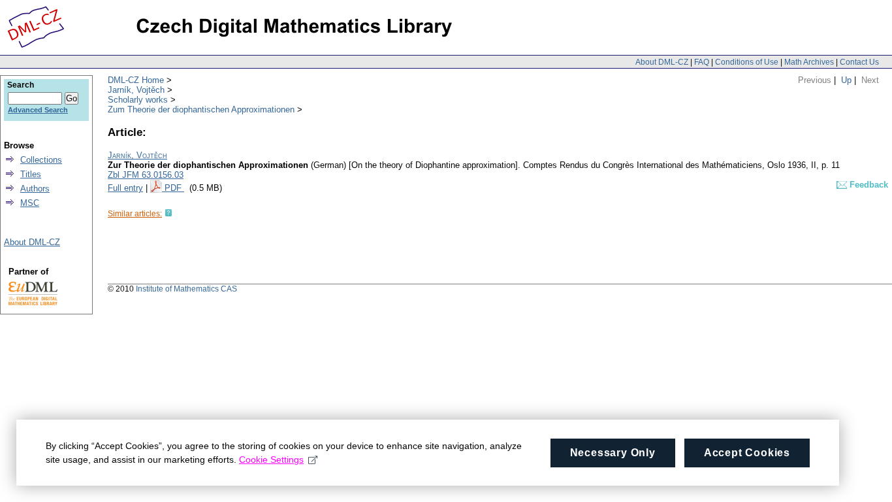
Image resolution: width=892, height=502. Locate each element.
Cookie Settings (271, 459)
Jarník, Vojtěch (136, 90)
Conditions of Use (746, 62)
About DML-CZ (661, 62)
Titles (30, 174)
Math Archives (809, 62)
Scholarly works (138, 100)
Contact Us (859, 62)
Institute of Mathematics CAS (186, 288)
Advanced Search (38, 110)
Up (846, 80)
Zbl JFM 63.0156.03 (145, 175)
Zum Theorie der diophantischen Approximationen (201, 109)
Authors (35, 188)
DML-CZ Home (136, 80)
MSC (29, 203)
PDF (174, 188)
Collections (41, 160)
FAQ (701, 62)
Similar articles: (135, 213)
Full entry (125, 188)
